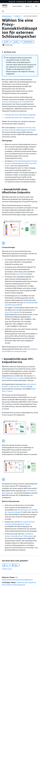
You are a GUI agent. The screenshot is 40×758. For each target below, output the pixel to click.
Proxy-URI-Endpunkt (12, 312)
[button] (9, 52)
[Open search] (36, 6)
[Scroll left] (11, 6)
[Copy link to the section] (2, 189)
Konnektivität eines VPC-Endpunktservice (20, 118)
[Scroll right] (31, 6)
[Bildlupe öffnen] (3, 243)
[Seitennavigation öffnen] (3, 11)
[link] (30, 16)
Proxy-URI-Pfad (21, 274)
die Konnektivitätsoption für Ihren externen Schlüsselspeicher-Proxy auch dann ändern (21, 163)
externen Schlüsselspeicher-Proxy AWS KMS (17, 102)
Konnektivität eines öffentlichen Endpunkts (20, 115)
